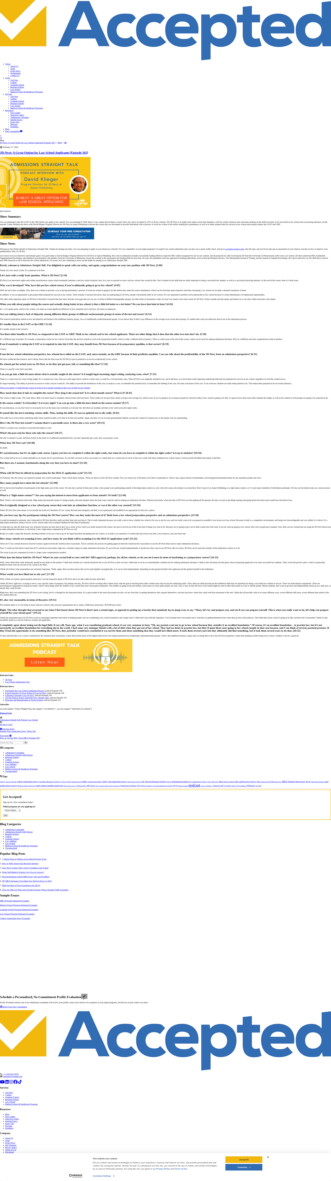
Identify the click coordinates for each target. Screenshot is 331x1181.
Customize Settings (102, 1176)
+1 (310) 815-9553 (11, 1074)
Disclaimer (9, 1152)
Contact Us (15, 76)
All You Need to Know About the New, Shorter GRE (27, 698)
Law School (15, 89)
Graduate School (17, 85)
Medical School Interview (26, 786)
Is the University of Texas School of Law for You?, (26, 693)
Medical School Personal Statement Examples (18, 905)
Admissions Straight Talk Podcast (13, 720)
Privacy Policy (11, 1147)
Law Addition (11, 764)
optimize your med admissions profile (159, 786)
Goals (7, 78)
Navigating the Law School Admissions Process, (25, 691)
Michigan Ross (81, 786)
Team (12, 69)
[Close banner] (268, 1157)
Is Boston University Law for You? (19, 695)
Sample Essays (16, 120)
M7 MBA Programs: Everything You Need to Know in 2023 (27, 881)
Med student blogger (70, 786)
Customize (242, 1167)
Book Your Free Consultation (15, 1007)
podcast (194, 785)
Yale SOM (258, 786)
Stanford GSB (218, 786)
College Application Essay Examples (15, 918)
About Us (14, 66)
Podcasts (13, 124)
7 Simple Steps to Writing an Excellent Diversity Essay (24, 859)
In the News (15, 71)
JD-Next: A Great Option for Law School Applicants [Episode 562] (27, 143)
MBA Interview (276, 782)
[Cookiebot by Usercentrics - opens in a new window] (75, 1176)
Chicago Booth (11, 782)
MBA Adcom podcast (226, 782)
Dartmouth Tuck (76, 782)
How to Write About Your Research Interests (20, 863)
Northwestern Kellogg (128, 786)
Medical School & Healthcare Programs (26, 92)
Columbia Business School (49, 782)
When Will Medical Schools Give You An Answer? (23, 872)
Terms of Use (10, 1150)
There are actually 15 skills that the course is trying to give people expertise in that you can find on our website (45, 388)
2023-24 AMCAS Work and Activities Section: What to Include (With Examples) (35, 890)
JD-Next (8, 680)
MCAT (308, 782)
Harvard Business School (155, 782)
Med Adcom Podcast (317, 782)
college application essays (27, 782)
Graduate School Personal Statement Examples (19, 910)
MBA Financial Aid (263, 782)
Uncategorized (11, 771)
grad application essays (117, 782)
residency (209, 786)
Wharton (251, 785)
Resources (9, 110)
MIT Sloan (91, 786)
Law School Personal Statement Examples (17, 914)
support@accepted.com (12, 1076)
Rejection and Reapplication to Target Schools (24, 700)
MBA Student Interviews (293, 781)
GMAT (104, 782)
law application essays (198, 782)
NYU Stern (141, 786)
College (13, 82)
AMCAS (2, 782)
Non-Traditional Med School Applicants (108, 786)
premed (203, 786)
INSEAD (168, 782)
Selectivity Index (17, 115)
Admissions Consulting (14, 753)
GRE (142, 782)
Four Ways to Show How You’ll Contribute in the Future (25, 868)
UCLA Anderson (241, 786)
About (7, 64)
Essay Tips (14, 122)
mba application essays (245, 781)
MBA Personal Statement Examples (14, 901)
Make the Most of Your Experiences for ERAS (21, 885)
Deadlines (14, 127)
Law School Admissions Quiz (17, 682)
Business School (17, 87)
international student (180, 782)
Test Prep (14, 80)
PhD (174, 786)
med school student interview (49, 785)
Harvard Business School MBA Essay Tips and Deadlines (25, 877)
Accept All (244, 1160)
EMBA (84, 782)
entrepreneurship (94, 782)
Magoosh (215, 782)
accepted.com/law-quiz (234, 249)
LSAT (10, 725)
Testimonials (15, 73)
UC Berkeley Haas (229, 786)
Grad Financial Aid (133, 782)
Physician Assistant (182, 786)
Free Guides (15, 113)
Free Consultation (12, 131)
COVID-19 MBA (65, 782)
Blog (7, 129)
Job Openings (10, 1145)
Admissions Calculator (19, 117)
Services (8, 94)
